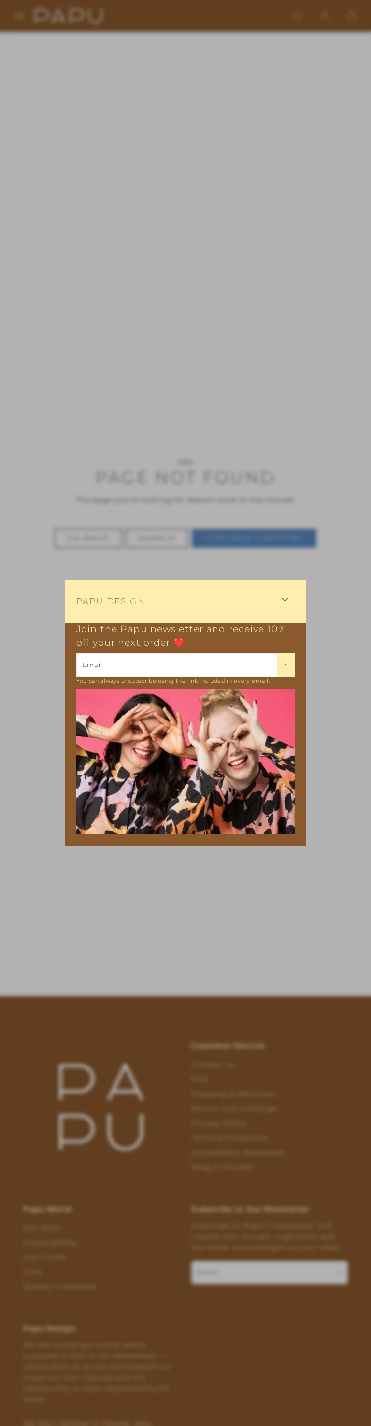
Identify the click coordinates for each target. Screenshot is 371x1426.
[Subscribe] (286, 665)
